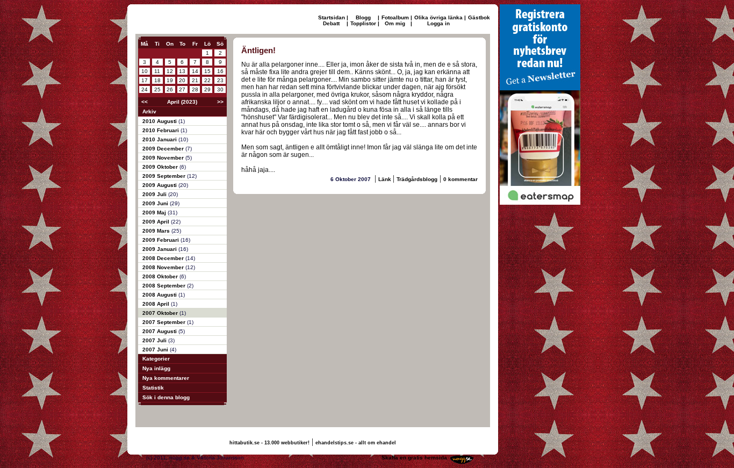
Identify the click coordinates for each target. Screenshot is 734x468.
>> (220, 102)
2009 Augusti (160, 185)
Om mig (395, 23)
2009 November (163, 158)
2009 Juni (156, 203)
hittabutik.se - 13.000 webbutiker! (269, 442)
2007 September (164, 322)
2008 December (163, 258)
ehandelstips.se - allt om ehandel (355, 442)
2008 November (163, 267)
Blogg (363, 17)
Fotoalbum (395, 17)
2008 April (156, 304)
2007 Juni (156, 349)
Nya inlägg (156, 368)
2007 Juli (155, 340)
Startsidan (331, 17)
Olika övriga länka (438, 17)
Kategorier (156, 359)
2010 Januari (160, 139)
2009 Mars (156, 231)
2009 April (156, 222)
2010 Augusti (160, 121)
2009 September (164, 176)
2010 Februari (161, 130)
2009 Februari (161, 240)
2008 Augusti (160, 295)
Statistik (153, 388)
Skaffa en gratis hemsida (414, 457)
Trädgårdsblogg (417, 179)
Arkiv (149, 111)
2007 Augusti (160, 331)
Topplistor (363, 23)
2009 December (163, 149)
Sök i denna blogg (166, 397)
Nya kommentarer (165, 378)
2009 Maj (155, 212)
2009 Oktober (160, 167)
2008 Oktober (160, 276)
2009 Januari (160, 249)
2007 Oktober (160, 313)
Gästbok (479, 17)
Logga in (438, 23)
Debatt (331, 23)
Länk (385, 179)
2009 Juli (155, 194)
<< (144, 102)
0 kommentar (460, 179)
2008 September (164, 286)
